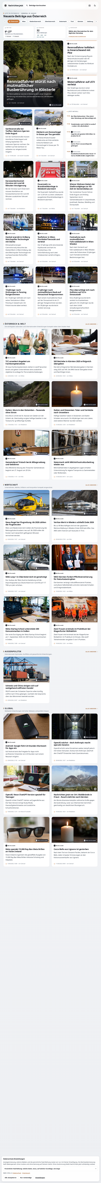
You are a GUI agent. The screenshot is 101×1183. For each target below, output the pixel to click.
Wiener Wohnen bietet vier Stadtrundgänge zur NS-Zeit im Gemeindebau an (82, 186)
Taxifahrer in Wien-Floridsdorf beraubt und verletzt (49, 239)
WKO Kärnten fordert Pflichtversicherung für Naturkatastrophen (73, 578)
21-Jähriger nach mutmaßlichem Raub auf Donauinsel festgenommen (50, 292)
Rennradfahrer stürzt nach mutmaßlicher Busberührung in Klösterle (31, 85)
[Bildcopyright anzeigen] (31, 175)
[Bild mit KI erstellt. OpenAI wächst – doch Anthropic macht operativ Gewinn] (75, 738)
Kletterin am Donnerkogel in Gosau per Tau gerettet (48, 133)
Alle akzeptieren (10, 1178)
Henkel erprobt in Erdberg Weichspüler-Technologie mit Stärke (18, 239)
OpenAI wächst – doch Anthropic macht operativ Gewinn (72, 743)
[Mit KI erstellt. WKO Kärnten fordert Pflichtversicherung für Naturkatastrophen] (75, 569)
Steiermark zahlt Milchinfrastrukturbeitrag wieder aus (74, 463)
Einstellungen (40, 1178)
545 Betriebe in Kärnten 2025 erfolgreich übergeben (72, 362)
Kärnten (80, 21)
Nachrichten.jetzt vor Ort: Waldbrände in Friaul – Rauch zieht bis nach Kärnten (73, 795)
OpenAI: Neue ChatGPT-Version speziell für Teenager (25, 795)
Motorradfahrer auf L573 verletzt (81, 83)
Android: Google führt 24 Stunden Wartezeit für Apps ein (26, 747)
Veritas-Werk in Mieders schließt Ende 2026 (74, 522)
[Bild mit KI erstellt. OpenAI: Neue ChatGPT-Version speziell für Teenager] (26, 790)
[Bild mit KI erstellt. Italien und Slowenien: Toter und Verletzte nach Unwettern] (75, 404)
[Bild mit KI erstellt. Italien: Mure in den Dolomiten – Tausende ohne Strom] (26, 404)
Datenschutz (17, 1173)
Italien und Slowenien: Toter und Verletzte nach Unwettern (73, 411)
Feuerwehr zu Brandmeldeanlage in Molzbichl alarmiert (48, 186)
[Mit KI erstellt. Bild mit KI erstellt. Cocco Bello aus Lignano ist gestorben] (75, 842)
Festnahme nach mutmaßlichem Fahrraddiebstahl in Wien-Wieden (82, 240)
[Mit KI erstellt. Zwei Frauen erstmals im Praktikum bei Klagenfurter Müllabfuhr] (75, 621)
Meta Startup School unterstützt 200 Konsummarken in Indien (22, 630)
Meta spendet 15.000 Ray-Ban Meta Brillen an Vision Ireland (25, 850)
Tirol (72, 21)
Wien (24, 21)
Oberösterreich (50, 21)
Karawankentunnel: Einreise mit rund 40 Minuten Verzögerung (16, 183)
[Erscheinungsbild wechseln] (95, 5)
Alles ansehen (91, 324)
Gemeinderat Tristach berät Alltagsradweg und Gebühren (25, 463)
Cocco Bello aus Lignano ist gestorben (71, 849)
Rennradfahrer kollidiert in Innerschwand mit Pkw (80, 50)
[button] (18, 32)
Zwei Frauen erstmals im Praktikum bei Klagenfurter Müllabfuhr (72, 630)
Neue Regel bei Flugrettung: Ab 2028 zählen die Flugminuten (26, 523)
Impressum (26, 1173)
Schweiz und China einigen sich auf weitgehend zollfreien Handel (22, 687)
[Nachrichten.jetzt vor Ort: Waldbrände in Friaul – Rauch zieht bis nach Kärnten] (75, 790)
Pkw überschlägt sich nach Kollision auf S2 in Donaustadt (82, 292)
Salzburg (90, 21)
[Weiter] (96, 21)
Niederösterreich (35, 21)
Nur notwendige (26, 1178)
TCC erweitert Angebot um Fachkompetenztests (18, 362)
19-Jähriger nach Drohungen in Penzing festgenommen (16, 292)
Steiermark (63, 21)
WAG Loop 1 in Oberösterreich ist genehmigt (26, 577)
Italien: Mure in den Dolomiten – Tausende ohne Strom (25, 411)
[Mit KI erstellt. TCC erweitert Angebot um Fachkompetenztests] (26, 354)
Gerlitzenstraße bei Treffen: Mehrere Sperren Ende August (17, 131)
